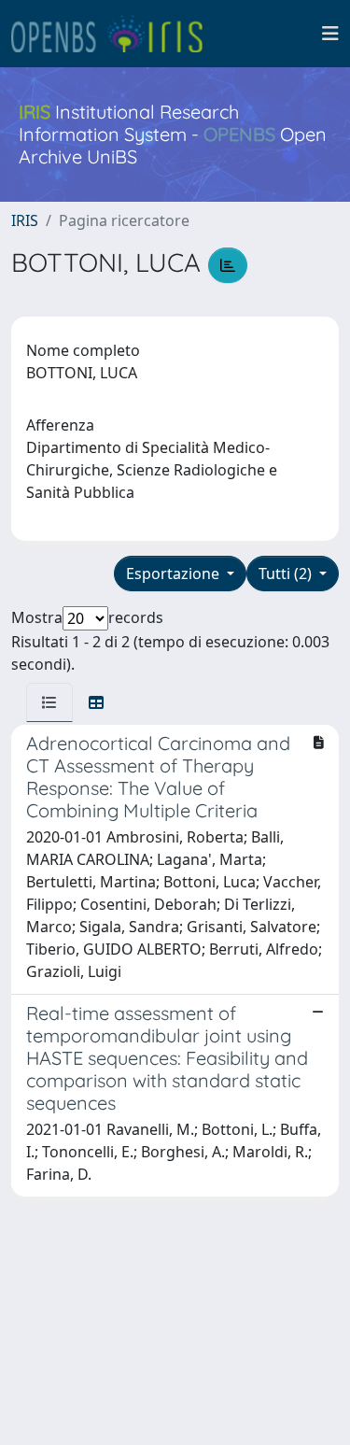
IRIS (24, 220)
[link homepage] (114, 33)
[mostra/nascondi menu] (330, 33)
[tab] (49, 702)
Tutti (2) (287, 573)
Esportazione (174, 573)
